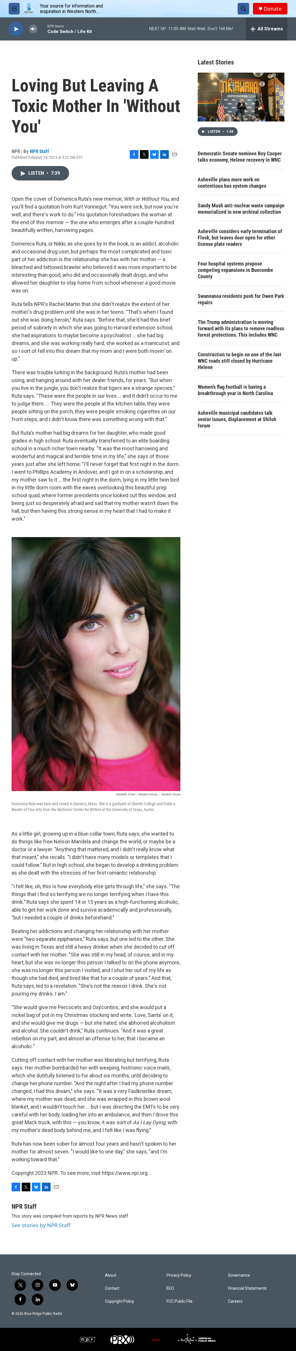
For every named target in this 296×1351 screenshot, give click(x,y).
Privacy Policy (178, 1275)
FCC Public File (179, 1301)
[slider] (42, 29)
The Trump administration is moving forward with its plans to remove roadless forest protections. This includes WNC (241, 328)
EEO (170, 1288)
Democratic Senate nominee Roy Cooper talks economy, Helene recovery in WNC (240, 156)
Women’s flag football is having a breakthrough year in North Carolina (235, 390)
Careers (235, 1301)
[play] (16, 29)
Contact (112, 1288)
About (110, 1275)
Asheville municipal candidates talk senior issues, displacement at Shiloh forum (237, 419)
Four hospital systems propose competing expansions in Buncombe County (235, 270)
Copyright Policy (119, 1301)
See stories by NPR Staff (41, 1225)
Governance (239, 1275)
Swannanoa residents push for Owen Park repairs (241, 299)
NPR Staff (39, 151)
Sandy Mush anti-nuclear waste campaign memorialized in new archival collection (241, 208)
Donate (273, 9)
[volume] (33, 29)
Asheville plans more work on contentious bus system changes (232, 182)
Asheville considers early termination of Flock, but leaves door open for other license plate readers (240, 237)
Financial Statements (247, 1288)
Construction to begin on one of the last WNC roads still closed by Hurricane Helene (239, 360)
